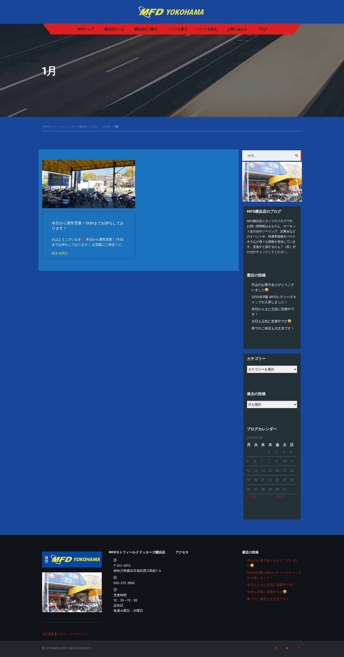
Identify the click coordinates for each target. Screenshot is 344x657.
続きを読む (60, 253)
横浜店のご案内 (145, 29)
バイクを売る (207, 29)
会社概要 (48, 634)
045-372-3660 (124, 583)
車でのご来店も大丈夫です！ (273, 328)
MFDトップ (85, 29)
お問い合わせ (237, 29)
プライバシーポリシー (72, 634)
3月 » (279, 496)
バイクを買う (177, 29)
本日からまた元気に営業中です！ (271, 584)
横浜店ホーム (114, 29)
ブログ (262, 29)
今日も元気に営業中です (270, 321)
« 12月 (251, 496)
